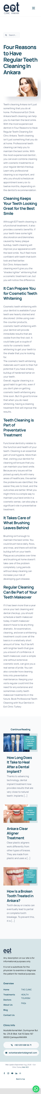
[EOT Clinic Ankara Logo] (11, 3)
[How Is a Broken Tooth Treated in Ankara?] (20, 876)
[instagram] (8, 1073)
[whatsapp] (20, 1073)
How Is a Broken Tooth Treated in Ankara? (20, 896)
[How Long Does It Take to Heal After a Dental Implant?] (20, 742)
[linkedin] (16, 1073)
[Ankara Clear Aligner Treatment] (20, 813)
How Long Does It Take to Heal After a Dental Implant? (19, 764)
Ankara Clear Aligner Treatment (17, 833)
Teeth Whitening (20, 296)
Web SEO (25, 1067)
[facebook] (4, 1073)
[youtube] (12, 1073)
